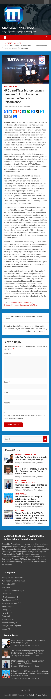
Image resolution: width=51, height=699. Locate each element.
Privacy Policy (41, 695)
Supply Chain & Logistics (25, 482)
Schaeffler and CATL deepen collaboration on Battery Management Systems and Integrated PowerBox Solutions (29, 500)
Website (7, 403)
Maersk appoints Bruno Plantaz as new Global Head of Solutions (31, 486)
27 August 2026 (21, 462)
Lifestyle (5, 610)
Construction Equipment (11, 590)
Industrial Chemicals (10, 603)
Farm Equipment (8, 600)
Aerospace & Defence (23, 454)
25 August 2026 (21, 476)
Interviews (6, 606)
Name (6, 382)
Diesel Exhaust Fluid (25, 303)
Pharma (23, 480)
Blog (34, 454)
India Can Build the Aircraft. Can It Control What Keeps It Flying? (31, 458)
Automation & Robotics (11, 581)
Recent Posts (12, 450)
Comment (8, 353)
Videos (4, 629)
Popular (13, 86)
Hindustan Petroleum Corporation (16, 305)
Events (17, 510)
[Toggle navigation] (5, 37)
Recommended (8, 623)
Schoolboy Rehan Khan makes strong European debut (24, 317)
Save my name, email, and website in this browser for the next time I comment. (24, 417)
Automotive (6, 584)
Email (6, 392)
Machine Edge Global (19, 28)
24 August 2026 (21, 490)
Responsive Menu (46, 2)
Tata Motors (34, 305)
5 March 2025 (9, 106)
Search (45, 439)
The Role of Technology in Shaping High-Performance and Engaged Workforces (31, 471)
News (6, 86)
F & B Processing (8, 597)
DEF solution (12, 303)
